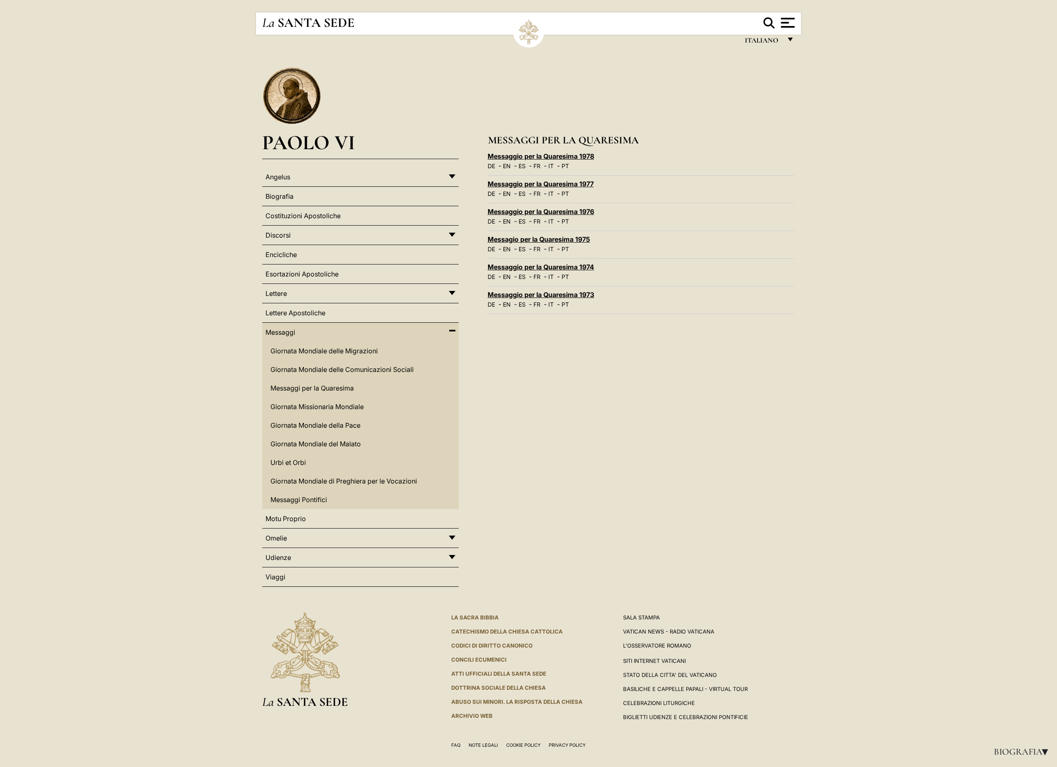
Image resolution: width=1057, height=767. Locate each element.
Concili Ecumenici (479, 659)
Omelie (276, 538)
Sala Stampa (641, 617)
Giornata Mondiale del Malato (315, 444)
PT (565, 165)
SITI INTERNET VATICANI (654, 660)
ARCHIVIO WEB (472, 715)
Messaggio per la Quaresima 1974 (541, 267)
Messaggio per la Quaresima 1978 (541, 156)
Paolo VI (308, 142)
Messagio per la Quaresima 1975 (539, 239)
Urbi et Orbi (288, 462)
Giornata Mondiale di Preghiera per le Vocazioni (343, 481)
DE (491, 165)
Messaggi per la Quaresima (312, 388)
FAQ (455, 745)
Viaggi (275, 577)
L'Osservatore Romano (657, 645)
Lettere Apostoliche (295, 313)
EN (507, 165)
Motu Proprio (285, 519)
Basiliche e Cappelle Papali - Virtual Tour (685, 689)
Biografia (1023, 751)
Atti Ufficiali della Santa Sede (498, 673)
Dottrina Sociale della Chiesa (498, 687)
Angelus (277, 177)
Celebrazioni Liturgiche (659, 703)
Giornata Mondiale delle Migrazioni (324, 351)
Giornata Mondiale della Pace (315, 425)
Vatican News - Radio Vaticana (668, 631)
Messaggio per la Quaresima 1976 (541, 211)
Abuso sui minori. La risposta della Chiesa (517, 701)
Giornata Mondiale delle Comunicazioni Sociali (342, 369)
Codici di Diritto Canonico (492, 645)
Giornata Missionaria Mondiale (317, 407)
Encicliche (281, 254)
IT (551, 165)
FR (536, 165)
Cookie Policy (523, 745)
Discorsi (278, 235)
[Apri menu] (787, 23)
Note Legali (483, 745)
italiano (763, 42)
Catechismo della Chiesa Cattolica (507, 631)
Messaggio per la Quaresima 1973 (541, 295)
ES (522, 165)
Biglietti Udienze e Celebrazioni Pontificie (685, 717)
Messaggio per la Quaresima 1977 (541, 184)
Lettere (276, 293)
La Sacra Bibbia (475, 617)
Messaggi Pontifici (298, 499)
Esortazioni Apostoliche (302, 274)
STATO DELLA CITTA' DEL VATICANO (670, 675)
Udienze (278, 557)
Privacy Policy (567, 745)
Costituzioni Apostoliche (303, 216)
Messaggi (280, 332)
